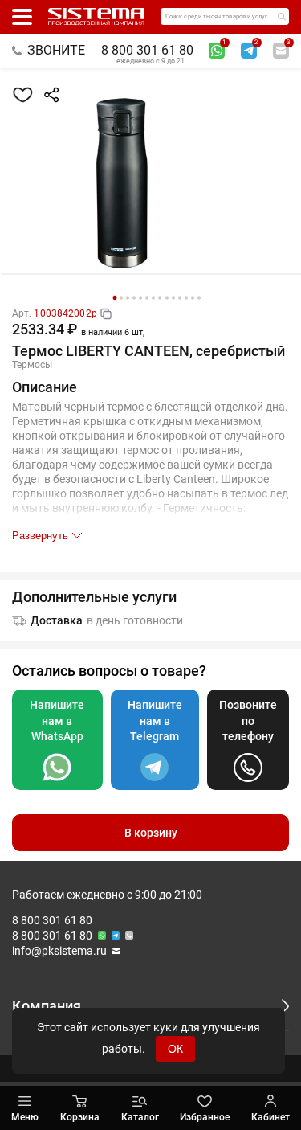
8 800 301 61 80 (147, 50)
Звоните (56, 50)
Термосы (32, 365)
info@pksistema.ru (59, 950)
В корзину (150, 832)
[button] (114, 298)
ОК (175, 1048)
